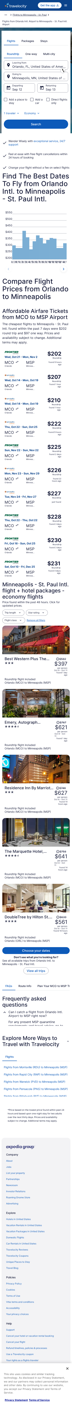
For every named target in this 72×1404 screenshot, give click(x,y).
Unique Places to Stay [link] (18, 1261)
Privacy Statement (16, 1400)
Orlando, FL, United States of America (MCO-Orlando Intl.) (40, 66)
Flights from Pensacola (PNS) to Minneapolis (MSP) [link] (36, 1089)
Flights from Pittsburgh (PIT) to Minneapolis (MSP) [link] (35, 1096)
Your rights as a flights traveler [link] (22, 1360)
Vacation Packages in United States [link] (25, 1231)
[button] (36, 1041)
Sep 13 (50, 89)
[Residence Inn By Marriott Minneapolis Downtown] (36, 799)
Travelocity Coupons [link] (17, 1255)
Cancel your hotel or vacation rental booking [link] (30, 1335)
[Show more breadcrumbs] (5, 14)
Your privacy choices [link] (17, 1314)
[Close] (67, 1368)
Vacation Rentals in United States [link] (24, 1225)
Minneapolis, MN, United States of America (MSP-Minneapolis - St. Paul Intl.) (40, 78)
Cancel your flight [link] (15, 1342)
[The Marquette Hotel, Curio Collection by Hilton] (36, 864)
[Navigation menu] (66, 5)
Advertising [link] (12, 1203)
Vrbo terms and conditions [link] (20, 1301)
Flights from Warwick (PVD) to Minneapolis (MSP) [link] (34, 1081)
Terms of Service (39, 1400)
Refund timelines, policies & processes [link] (26, 1348)
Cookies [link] (10, 1289)
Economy (30, 113)
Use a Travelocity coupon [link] (20, 1354)
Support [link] (10, 1329)
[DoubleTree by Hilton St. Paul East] (36, 928)
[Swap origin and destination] (63, 70)
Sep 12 (17, 89)
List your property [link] (15, 1173)
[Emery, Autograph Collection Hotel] (36, 735)
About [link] (9, 1160)
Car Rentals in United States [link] (21, 1243)
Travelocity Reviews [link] (17, 1249)
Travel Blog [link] (12, 1268)
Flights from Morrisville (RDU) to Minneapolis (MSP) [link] (35, 1067)
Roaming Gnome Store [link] (18, 1197)
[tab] (11, 41)
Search (36, 124)
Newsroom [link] (12, 1185)
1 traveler (10, 113)
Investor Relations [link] (15, 1191)
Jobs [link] (8, 1166)
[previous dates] (8, 269)
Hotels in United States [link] (18, 1219)
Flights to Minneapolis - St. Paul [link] (30, 14)
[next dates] (63, 269)
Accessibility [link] (13, 1308)
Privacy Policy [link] (14, 1283)
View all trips (36, 971)
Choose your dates (36, 950)
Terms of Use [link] (13, 1295)
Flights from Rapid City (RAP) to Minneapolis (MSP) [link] (36, 1074)
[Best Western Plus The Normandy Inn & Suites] (36, 670)
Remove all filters (36, 620)
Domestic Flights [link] (15, 1237)
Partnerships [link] (13, 1179)
